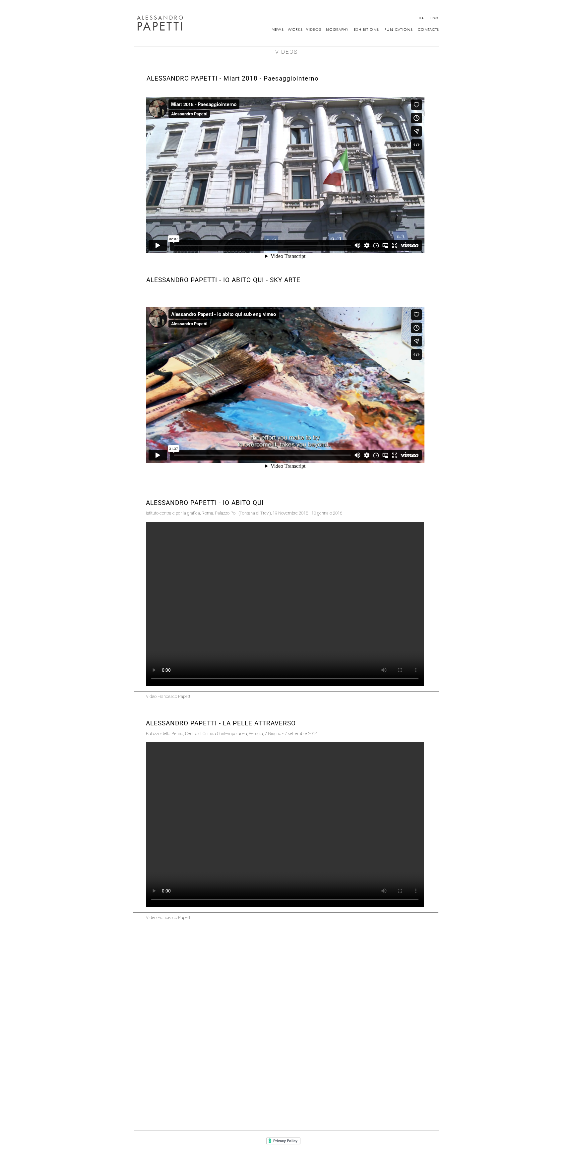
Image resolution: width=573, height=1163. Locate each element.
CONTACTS (428, 29)
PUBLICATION (398, 29)
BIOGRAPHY (337, 29)
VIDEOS (313, 29)
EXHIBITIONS (366, 29)
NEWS (277, 29)
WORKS (295, 29)
